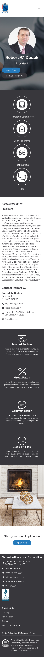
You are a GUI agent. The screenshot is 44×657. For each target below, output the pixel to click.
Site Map (5, 621)
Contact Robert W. (14, 76)
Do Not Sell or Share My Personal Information (20, 633)
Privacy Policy (7, 617)
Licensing (5, 613)
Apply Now (11, 70)
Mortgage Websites (19, 648)
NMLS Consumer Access (11, 625)
